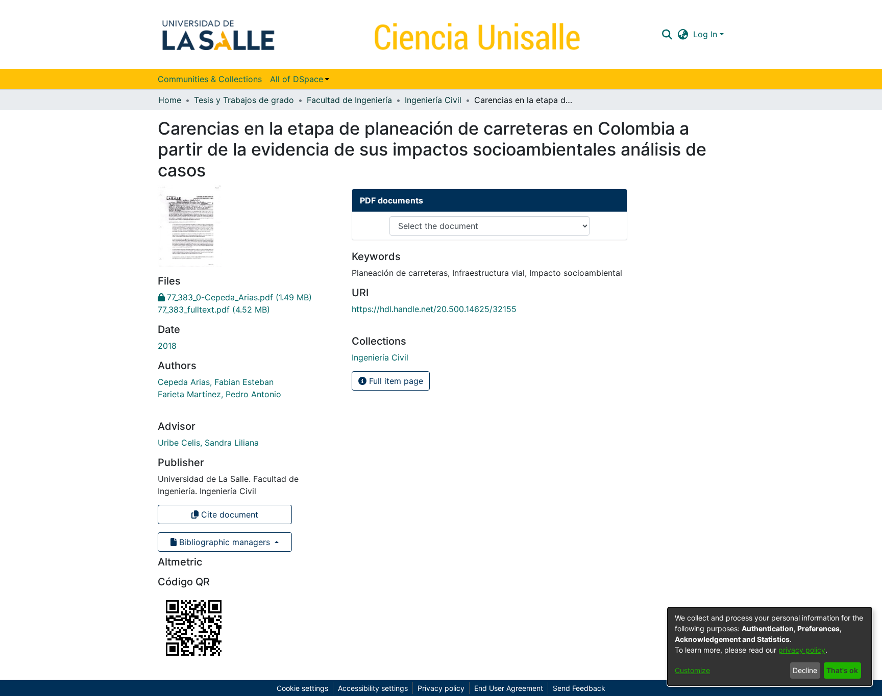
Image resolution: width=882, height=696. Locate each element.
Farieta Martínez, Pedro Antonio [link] (219, 394)
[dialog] (770, 646)
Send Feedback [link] (579, 688)
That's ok (842, 670)
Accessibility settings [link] (373, 688)
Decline (805, 670)
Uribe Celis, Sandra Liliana (208, 442)
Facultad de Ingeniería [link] (349, 100)
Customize (692, 670)
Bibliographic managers (225, 542)
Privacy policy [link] (441, 688)
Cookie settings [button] (302, 688)
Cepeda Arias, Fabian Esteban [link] (216, 382)
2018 (167, 346)
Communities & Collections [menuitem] (210, 79)
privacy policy (801, 650)
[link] (235, 297)
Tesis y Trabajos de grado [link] (244, 100)
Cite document (228, 514)
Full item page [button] (394, 381)
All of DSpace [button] (296, 79)
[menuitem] (299, 79)
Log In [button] (706, 34)
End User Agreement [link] (508, 688)
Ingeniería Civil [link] (433, 100)
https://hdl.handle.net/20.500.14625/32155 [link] (434, 309)
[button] (666, 34)
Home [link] (169, 100)
